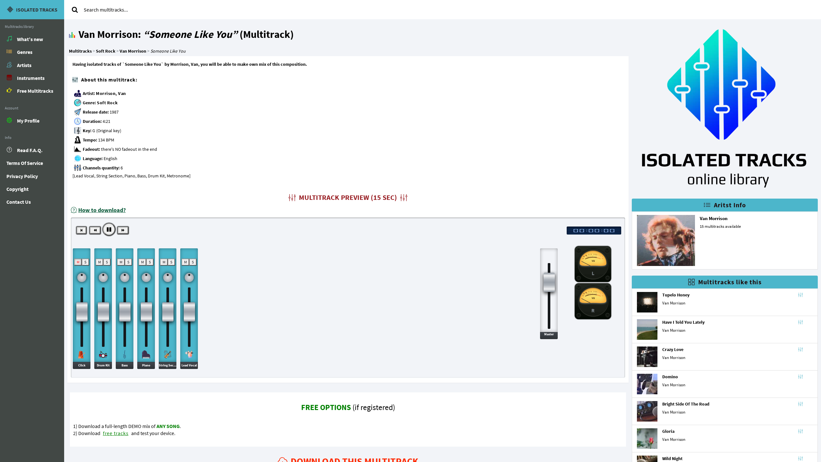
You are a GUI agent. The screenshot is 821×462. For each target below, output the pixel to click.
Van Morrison (714, 218)
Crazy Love (672, 349)
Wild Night (672, 458)
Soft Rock (107, 103)
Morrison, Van (111, 93)
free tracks (116, 433)
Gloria (668, 431)
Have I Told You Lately (683, 322)
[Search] (74, 9)
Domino (670, 377)
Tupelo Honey (676, 295)
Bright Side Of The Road (685, 404)
